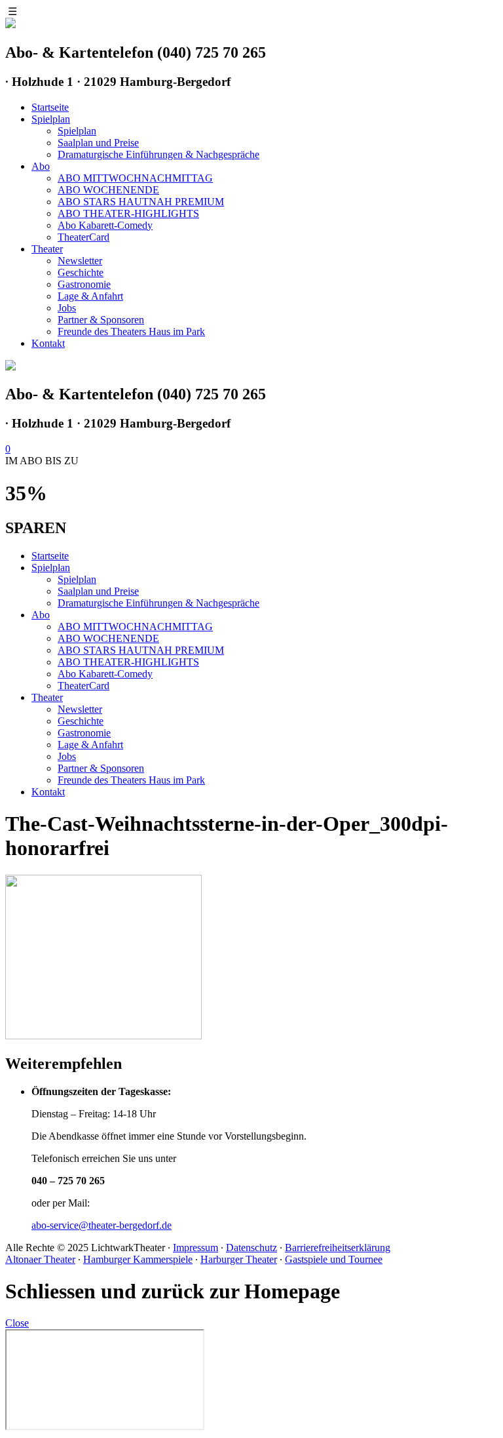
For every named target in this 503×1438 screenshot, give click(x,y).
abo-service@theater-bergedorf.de (101, 1225)
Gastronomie (84, 284)
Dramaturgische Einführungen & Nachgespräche (158, 154)
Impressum (195, 1247)
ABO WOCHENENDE (108, 189)
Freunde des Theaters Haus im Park (131, 331)
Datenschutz (251, 1247)
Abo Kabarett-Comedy (105, 225)
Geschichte (80, 272)
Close (17, 1322)
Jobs (67, 307)
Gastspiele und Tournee (333, 1259)
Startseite (50, 107)
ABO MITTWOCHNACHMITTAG (135, 178)
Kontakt (48, 343)
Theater (47, 248)
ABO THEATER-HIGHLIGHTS (128, 213)
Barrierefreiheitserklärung (337, 1247)
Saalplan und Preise (98, 142)
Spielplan (50, 119)
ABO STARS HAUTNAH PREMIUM (141, 201)
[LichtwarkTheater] (10, 366)
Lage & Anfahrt (90, 296)
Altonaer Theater (40, 1259)
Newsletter (80, 260)
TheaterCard (83, 237)
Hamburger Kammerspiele (138, 1259)
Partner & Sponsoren (101, 319)
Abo (40, 166)
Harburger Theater (238, 1259)
